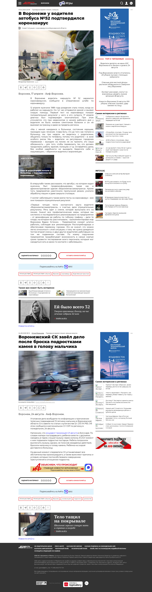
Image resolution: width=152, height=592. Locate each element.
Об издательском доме (43, 546)
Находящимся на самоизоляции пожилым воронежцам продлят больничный (78, 293)
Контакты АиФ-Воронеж (43, 548)
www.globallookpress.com (45, 402)
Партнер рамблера (54, 583)
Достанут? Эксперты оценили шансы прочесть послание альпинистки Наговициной (119, 402)
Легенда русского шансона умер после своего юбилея (117, 190)
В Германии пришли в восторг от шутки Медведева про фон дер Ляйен (119, 198)
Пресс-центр (59, 546)
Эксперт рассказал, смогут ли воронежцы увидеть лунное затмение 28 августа (115, 94)
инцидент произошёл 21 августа (62, 433)
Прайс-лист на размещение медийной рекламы (108, 548)
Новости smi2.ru (26, 326)
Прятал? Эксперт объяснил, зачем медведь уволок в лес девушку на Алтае (118, 387)
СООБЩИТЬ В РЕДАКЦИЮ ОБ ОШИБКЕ (47, 551)
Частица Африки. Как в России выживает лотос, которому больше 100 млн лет (119, 418)
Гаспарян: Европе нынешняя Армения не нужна (115, 214)
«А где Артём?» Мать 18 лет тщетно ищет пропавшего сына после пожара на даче (118, 150)
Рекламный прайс (62, 548)
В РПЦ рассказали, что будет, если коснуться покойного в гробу (118, 182)
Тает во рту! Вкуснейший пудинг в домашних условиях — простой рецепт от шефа (118, 157)
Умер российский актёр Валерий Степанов (117, 174)
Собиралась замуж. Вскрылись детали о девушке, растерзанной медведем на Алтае (118, 118)
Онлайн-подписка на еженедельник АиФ (100, 546)
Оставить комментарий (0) (76, 255)
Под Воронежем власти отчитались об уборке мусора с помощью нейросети (114, 75)
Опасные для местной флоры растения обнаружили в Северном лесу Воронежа (114, 84)
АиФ (36, 82)
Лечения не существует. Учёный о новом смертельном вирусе (118, 125)
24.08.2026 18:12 (24, 333)
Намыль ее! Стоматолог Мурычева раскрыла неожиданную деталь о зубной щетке (118, 410)
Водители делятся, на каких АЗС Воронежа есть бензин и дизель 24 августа (114, 65)
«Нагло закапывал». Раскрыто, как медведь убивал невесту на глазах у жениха (119, 394)
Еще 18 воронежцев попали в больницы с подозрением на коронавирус (39, 293)
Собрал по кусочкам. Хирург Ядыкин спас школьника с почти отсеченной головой (119, 426)
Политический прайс (79, 548)
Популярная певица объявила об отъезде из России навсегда (116, 206)
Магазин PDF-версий (74, 546)
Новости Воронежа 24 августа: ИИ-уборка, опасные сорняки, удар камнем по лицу (114, 104)
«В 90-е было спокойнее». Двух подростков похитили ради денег (118, 141)
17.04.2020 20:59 (24, 10)
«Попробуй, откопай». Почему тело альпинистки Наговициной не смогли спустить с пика (119, 134)
